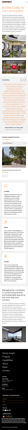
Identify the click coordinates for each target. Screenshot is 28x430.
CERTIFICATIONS (7, 413)
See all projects (6, 139)
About (5, 364)
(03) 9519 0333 (5, 385)
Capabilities (7, 360)
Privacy (15, 427)
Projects (6, 357)
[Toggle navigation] (26, 2)
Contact (6, 371)
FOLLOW (5, 407)
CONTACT (4, 376)
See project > (5, 172)
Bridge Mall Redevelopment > (14, 129)
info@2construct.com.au (7, 389)
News (4, 367)
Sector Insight (8, 353)
